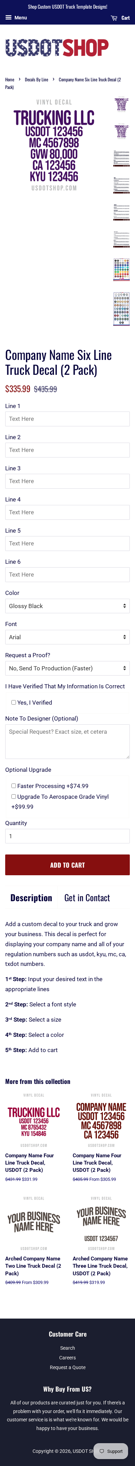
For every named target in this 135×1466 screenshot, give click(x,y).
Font (11, 624)
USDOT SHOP (87, 1451)
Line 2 (13, 437)
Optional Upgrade (28, 769)
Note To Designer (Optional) (41, 718)
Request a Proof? (27, 655)
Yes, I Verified (34, 702)
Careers (67, 1358)
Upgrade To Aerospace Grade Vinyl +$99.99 (60, 801)
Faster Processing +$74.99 (52, 785)
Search (67, 1348)
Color (12, 592)
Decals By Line (36, 79)
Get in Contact (87, 897)
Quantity (16, 823)
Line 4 (13, 499)
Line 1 (13, 405)
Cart (125, 17)
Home (9, 79)
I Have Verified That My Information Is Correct (65, 686)
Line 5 (13, 530)
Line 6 (13, 561)
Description (31, 897)
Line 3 (13, 468)
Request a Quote (68, 1367)
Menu (20, 17)
